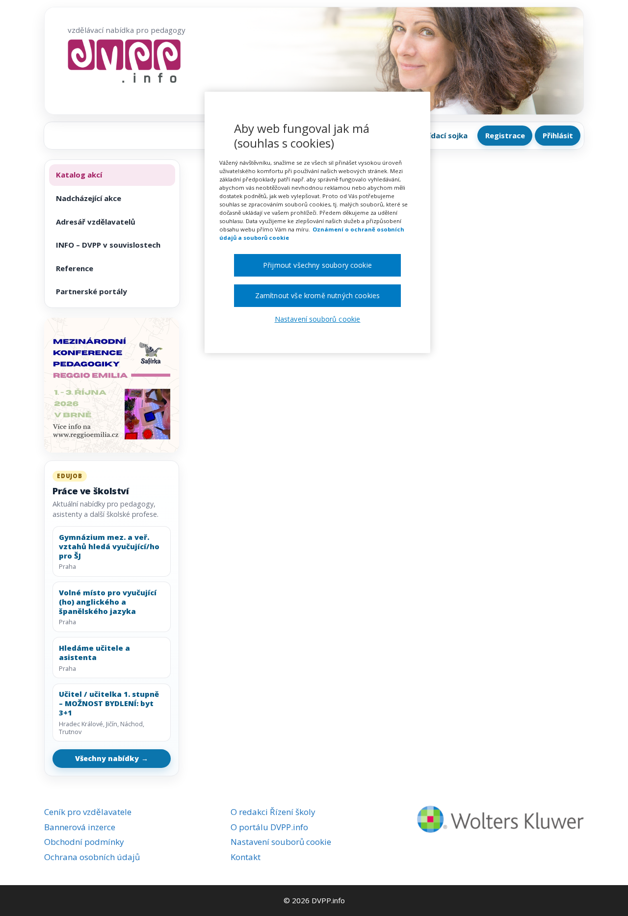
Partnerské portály (91, 291)
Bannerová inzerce (79, 827)
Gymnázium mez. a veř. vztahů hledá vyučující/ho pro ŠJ (109, 546)
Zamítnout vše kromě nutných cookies (317, 295)
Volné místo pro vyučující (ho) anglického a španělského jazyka (108, 601)
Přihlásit (558, 135)
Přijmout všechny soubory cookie (317, 265)
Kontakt (246, 857)
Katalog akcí (79, 174)
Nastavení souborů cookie (281, 841)
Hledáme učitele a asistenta (94, 652)
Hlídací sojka (444, 135)
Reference (74, 268)
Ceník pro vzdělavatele (87, 811)
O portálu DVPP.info (269, 827)
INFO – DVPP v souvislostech (108, 245)
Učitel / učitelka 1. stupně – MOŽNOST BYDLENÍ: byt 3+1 (109, 703)
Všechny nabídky (112, 758)
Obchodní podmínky (84, 841)
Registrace (505, 135)
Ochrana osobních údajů (92, 857)
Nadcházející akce (88, 198)
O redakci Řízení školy (273, 811)
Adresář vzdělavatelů (95, 222)
